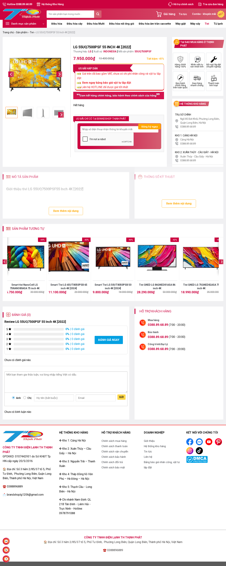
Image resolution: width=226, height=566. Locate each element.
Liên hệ (148, 456)
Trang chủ (8, 32)
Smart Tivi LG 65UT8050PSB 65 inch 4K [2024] (68, 286)
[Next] (59, 74)
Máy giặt (181, 23)
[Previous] (11, 74)
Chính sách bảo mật (113, 467)
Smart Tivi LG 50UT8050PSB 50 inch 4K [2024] (113, 286)
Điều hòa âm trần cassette (155, 23)
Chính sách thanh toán (115, 446)
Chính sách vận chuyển (115, 451)
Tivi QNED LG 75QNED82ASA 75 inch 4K (201, 286)
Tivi (207, 23)
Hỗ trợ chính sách (183, 4)
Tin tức (183, 14)
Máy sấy (195, 23)
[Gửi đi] (98, 14)
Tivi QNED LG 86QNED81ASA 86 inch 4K (157, 286)
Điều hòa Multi (96, 23)
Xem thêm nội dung (66, 211)
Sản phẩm (22, 32)
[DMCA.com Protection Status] (197, 459)
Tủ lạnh (218, 23)
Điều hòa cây (74, 23)
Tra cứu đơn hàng (213, 4)
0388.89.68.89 (158, 325)
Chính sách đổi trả (112, 462)
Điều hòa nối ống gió (121, 23)
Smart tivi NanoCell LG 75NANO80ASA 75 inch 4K (25, 286)
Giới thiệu (149, 441)
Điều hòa (56, 23)
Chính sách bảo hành (114, 456)
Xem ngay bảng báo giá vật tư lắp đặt (106, 82)
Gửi (121, 397)
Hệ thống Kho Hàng (52, 4)
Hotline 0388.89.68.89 (19, 4)
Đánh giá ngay (108, 340)
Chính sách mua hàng (114, 441)
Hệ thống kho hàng (155, 446)
